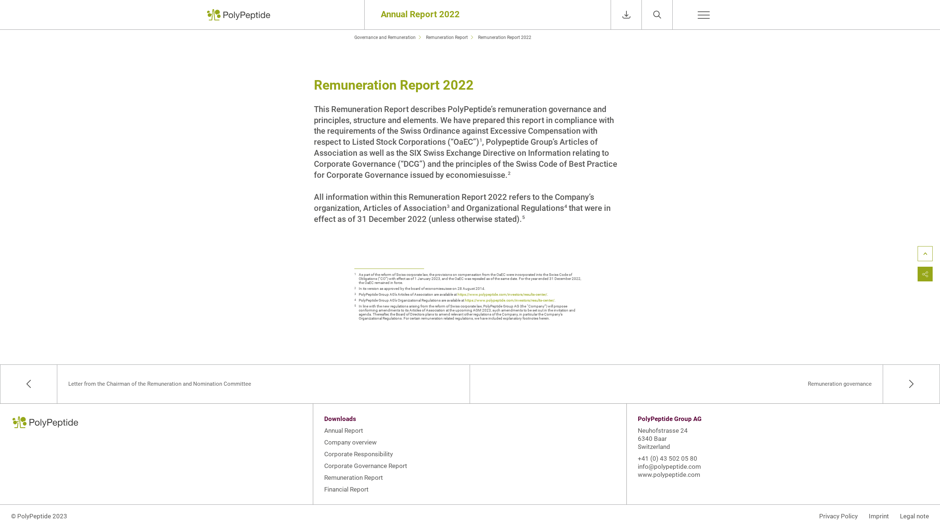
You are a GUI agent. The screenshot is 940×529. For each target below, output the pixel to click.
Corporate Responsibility (358, 454)
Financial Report (346, 489)
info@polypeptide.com (669, 466)
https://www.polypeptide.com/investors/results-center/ (502, 294)
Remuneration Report (353, 477)
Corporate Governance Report (365, 465)
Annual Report (343, 430)
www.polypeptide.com (669, 474)
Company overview (350, 442)
